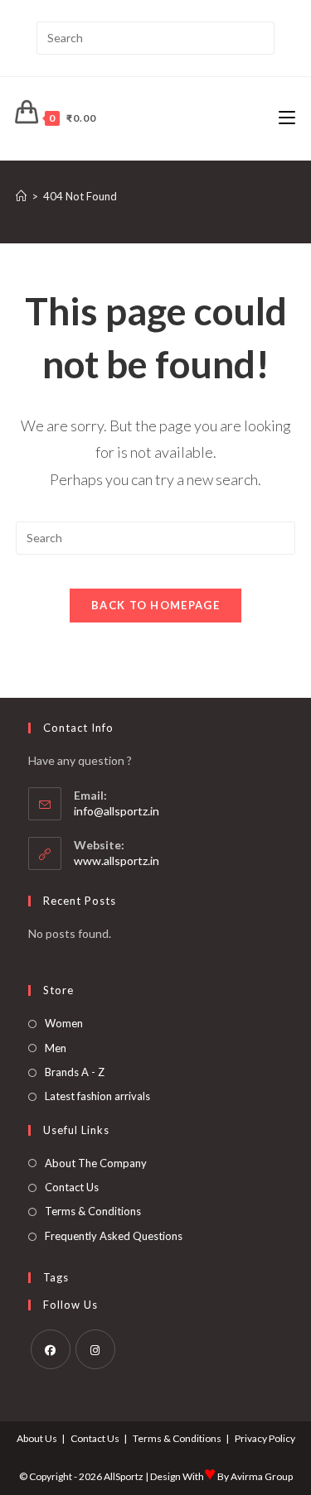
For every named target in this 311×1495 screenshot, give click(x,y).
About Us (37, 1438)
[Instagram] (95, 1349)
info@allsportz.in (116, 811)
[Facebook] (50, 1349)
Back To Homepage (155, 605)
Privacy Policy (265, 1438)
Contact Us (72, 1187)
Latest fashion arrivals (97, 1096)
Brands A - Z (74, 1072)
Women (64, 1023)
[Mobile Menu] (287, 118)
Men (55, 1048)
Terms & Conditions (93, 1211)
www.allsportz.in (116, 860)
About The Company (96, 1163)
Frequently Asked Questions (113, 1236)
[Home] (21, 196)
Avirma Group (262, 1476)
